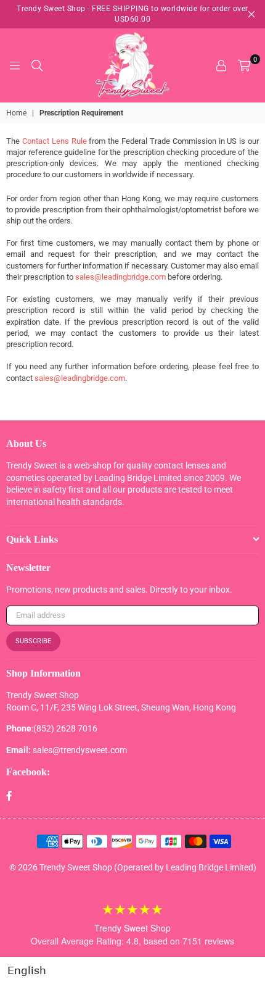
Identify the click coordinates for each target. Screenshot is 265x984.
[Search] (37, 65)
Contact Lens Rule (54, 141)
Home (16, 113)
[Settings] (221, 65)
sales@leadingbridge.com (120, 276)
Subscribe (33, 641)
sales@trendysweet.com (80, 750)
